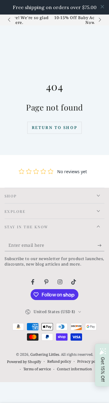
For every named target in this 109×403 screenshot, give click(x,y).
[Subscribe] (100, 245)
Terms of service (37, 369)
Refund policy (59, 361)
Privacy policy (89, 361)
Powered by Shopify (24, 361)
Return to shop (54, 127)
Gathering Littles (44, 354)
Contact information (74, 369)
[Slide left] (10, 20)
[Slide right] (99, 20)
